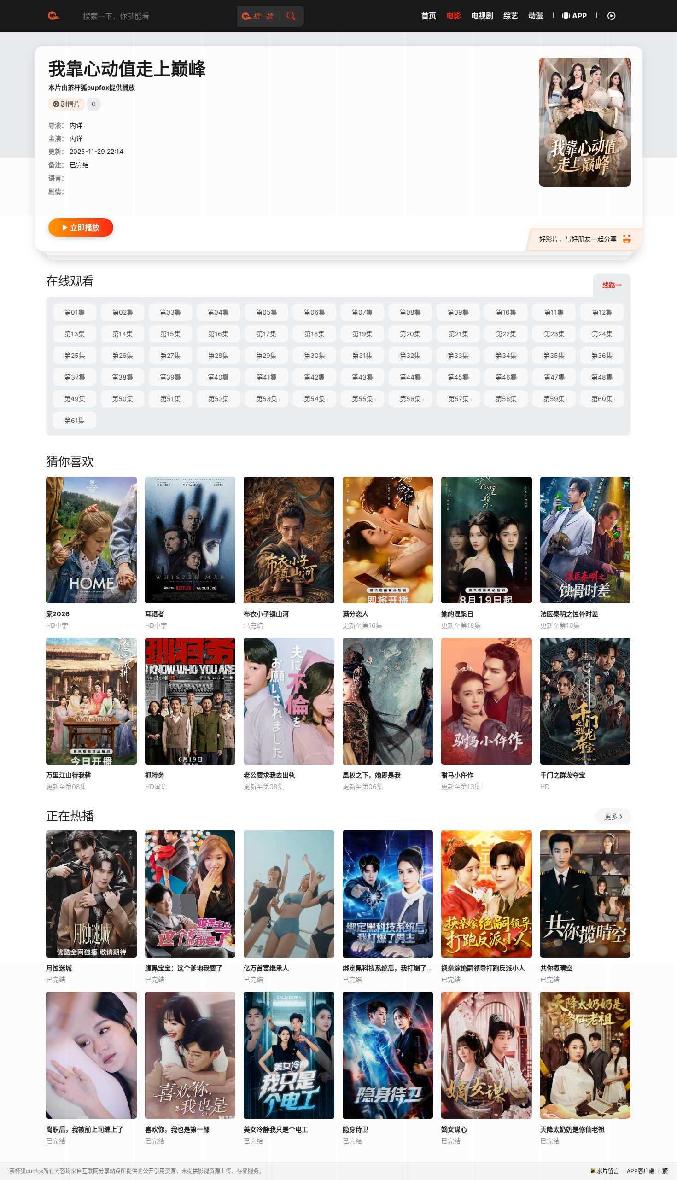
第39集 (170, 377)
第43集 (362, 377)
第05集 (266, 312)
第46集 (506, 377)
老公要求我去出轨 (269, 775)
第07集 (362, 312)
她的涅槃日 (457, 614)
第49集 (74, 399)
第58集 (506, 399)
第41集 (267, 377)
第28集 (218, 355)
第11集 (554, 312)
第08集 (410, 312)
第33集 (458, 355)
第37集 (74, 377)
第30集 (314, 355)
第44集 (410, 377)
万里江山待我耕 (68, 775)
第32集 (410, 355)
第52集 (218, 399)
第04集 (218, 312)
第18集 (314, 334)
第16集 (218, 334)
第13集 (74, 334)
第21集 (458, 334)
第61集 (74, 420)
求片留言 (608, 1171)
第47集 (554, 377)
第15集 (170, 334)
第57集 (458, 399)
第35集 (554, 355)
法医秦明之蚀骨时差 (569, 614)
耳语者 (154, 614)
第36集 (602, 355)
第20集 (410, 334)
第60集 (602, 399)
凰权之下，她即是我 (372, 775)
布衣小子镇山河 (266, 614)
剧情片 (70, 104)
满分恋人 (355, 614)
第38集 (122, 377)
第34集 (506, 355)
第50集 (122, 399)
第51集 (170, 399)
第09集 (458, 312)
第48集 (602, 377)
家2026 (58, 614)
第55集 (362, 399)
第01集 (74, 312)
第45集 (458, 377)
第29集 (266, 355)
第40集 (218, 377)
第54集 (314, 399)
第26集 (122, 355)
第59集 (554, 399)
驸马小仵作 (457, 775)
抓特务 (154, 775)
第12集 (602, 312)
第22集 (506, 334)
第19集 (362, 334)
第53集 (266, 399)
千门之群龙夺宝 (562, 775)
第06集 (314, 312)
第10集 (506, 312)
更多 (611, 816)
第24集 (602, 334)
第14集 (122, 334)
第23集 (554, 334)
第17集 (266, 334)
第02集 (122, 312)
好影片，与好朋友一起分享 (578, 239)
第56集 (410, 399)
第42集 (314, 377)
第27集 (170, 355)
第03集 (170, 312)
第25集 (74, 355)
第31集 (362, 355)
